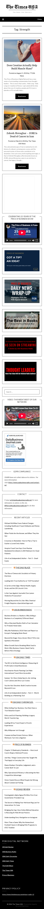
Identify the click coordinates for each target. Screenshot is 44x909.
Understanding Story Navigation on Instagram (20, 817)
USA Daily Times (23, 657)
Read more (22, 96)
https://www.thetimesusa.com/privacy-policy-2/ (18, 894)
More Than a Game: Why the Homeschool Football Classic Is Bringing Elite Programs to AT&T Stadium (20, 825)
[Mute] (33, 240)
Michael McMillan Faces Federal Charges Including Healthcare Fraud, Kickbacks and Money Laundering (22, 525)
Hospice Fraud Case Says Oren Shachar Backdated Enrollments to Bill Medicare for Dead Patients (21, 550)
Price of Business (23, 744)
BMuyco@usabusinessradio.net (15, 506)
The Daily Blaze (23, 568)
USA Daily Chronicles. (22, 702)
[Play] (7, 240)
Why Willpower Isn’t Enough (14, 730)
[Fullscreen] (37, 240)
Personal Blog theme (22, 906)
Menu (39, 19)
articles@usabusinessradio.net (21, 500)
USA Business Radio (23, 610)
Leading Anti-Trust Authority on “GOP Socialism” (21, 581)
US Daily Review (23, 789)
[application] (22, 233)
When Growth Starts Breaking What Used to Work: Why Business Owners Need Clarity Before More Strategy (20, 648)
